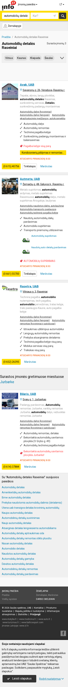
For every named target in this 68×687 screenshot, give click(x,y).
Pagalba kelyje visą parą (37, 146)
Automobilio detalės (13, 548)
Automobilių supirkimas (43, 236)
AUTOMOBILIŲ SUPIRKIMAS (39, 261)
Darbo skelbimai (45, 599)
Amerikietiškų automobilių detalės (21, 492)
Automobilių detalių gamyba (18, 558)
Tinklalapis (30, 166)
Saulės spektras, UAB (20, 608)
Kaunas (21, 58)
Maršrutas (46, 166)
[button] (62, 58)
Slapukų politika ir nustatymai (29, 611)
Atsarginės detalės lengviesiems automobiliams (29, 528)
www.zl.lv (24, 625)
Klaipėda (35, 58)
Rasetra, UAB (29, 286)
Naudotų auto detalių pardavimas (48, 247)
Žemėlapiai (42, 591)
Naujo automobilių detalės (16, 523)
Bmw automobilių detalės (16, 497)
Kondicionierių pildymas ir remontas (42, 152)
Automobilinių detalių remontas (20, 569)
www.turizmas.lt (11, 622)
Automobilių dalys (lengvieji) (35, 115)
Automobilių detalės (13, 487)
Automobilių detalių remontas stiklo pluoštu (26, 538)
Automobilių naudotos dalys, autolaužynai (42, 205)
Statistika (22, 614)
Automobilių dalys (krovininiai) (36, 111)
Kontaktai (39, 608)
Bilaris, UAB (28, 394)
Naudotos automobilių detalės (19, 553)
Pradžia (5, 595)
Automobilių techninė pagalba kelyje (39, 212)
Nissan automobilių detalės (17, 543)
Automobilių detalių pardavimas (20, 574)
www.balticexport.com (32, 622)
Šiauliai (49, 58)
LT (61, 4)
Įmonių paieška (27, 4)
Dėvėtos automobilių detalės (18, 563)
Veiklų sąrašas (9, 599)
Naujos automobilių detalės (17, 512)
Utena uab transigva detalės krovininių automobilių (30, 507)
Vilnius (9, 58)
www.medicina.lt (27, 619)
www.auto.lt (44, 619)
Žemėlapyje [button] (14, 25)
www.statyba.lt (9, 619)
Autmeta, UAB (30, 179)
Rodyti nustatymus (50, 678)
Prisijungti (35, 614)
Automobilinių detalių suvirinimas (21, 517)
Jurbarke (7, 382)
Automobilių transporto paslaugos (38, 209)
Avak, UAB (27, 84)
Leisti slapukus (21, 678)
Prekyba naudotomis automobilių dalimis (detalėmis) (32, 502)
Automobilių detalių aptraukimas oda (23, 533)
